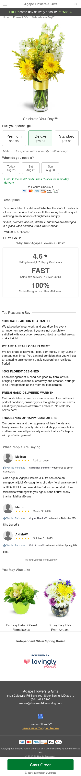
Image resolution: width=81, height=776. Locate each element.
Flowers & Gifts (20, 17)
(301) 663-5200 (40, 699)
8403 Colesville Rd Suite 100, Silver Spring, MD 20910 (40, 695)
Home (6, 17)
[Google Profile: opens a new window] (40, 716)
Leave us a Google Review (40, 728)
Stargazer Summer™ (41, 467)
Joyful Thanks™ (38, 518)
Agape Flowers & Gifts (40, 4)
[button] (72, 767)
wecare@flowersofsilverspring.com (40, 703)
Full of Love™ (36, 545)
